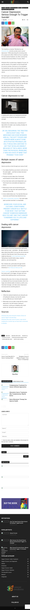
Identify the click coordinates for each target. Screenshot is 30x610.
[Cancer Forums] (5, 535)
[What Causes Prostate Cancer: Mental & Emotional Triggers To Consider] (5, 551)
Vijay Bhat (5, 19)
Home (2, 5)
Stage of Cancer (25, 7)
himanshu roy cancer (6, 337)
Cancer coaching (5, 271)
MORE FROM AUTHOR (18, 381)
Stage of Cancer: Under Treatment (8, 9)
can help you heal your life (15, 267)
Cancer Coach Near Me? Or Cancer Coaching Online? (8, 357)
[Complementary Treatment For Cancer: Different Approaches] (5, 387)
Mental (20, 7)
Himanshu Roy (5, 51)
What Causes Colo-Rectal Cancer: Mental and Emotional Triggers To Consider (18, 542)
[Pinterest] (9, 23)
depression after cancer (16, 335)
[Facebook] (2, 23)
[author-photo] (15, 372)
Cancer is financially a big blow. (11, 198)
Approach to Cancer (14, 7)
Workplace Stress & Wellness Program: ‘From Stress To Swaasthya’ (23, 358)
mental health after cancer (7, 339)
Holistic (6, 5)
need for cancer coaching (18, 339)
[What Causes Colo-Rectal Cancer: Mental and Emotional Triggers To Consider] (5, 542)
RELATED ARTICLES (6, 381)
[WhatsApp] (13, 23)
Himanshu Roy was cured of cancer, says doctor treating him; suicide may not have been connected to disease (14, 321)
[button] (2, 2)
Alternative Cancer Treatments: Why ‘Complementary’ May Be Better (18, 394)
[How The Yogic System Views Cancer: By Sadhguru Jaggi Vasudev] (5, 523)
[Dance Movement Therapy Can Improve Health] (5, 401)
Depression (8, 335)
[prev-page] (2, 406)
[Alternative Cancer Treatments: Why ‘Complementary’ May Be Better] (5, 395)
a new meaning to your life (18, 256)
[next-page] (5, 406)
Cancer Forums (13, 533)
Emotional (12, 5)
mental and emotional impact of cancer (19, 337)
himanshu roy (25, 335)
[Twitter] (6, 23)
